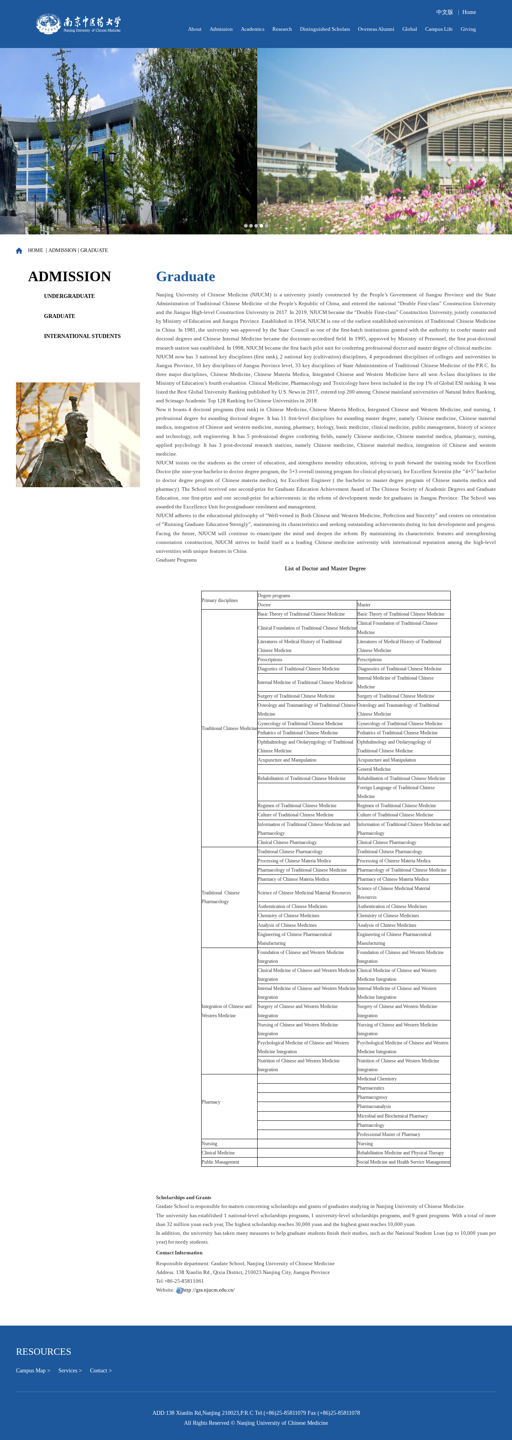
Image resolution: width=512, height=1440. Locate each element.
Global (409, 29)
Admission (221, 29)
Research (282, 29)
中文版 (444, 12)
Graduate (94, 250)
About (195, 29)
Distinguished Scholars (325, 29)
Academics (252, 29)
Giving (468, 29)
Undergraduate (69, 296)
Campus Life (439, 29)
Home (469, 12)
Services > (70, 1371)
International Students (82, 336)
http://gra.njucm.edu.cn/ (208, 1290)
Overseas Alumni (376, 29)
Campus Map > (33, 1371)
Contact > (101, 1371)
